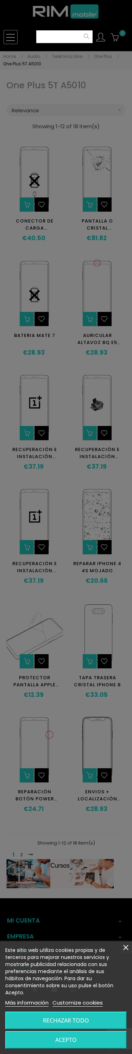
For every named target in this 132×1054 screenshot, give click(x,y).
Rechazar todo (66, 1020)
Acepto (66, 1040)
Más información (27, 1002)
